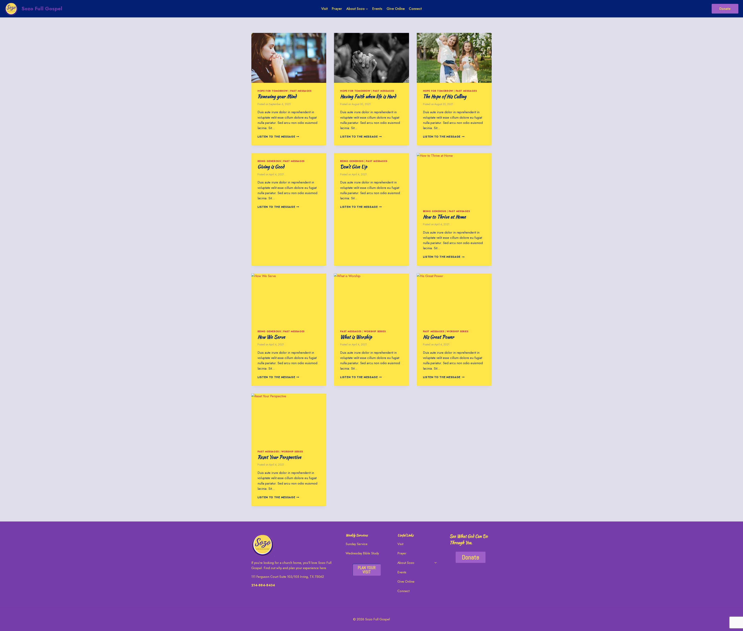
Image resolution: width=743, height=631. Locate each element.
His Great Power (438, 337)
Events (377, 8)
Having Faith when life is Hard (368, 96)
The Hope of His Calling (444, 96)
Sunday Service (356, 544)
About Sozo (405, 562)
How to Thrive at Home (444, 216)
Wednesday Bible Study (362, 553)
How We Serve (271, 337)
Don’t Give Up (353, 166)
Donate (725, 8)
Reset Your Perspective (279, 457)
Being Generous (269, 161)
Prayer (337, 8)
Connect (415, 8)
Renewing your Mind (277, 96)
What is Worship (356, 337)
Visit (324, 8)
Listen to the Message (278, 137)
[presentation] (288, 58)
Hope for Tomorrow (273, 90)
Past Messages (301, 90)
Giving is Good (271, 166)
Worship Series (375, 331)
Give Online (396, 8)
